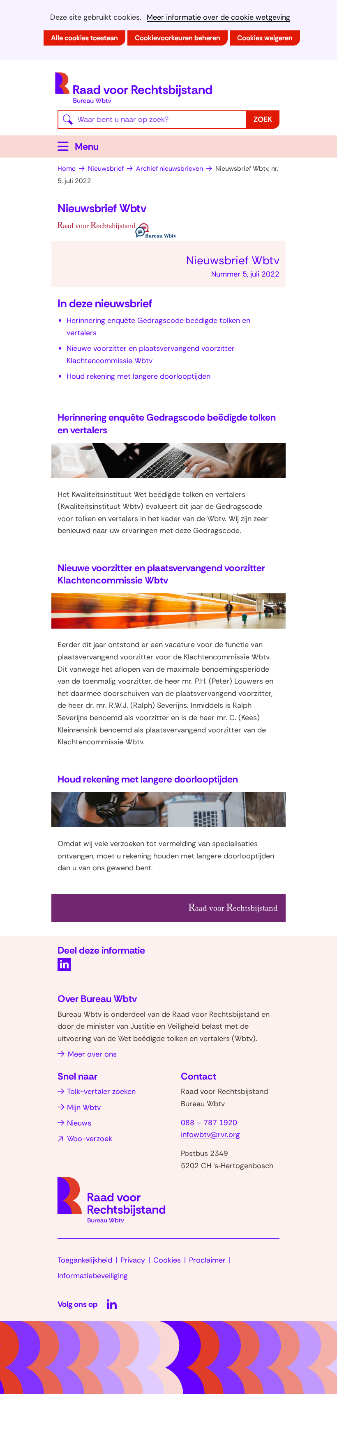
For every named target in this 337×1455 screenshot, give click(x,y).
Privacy (132, 1260)
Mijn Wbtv (84, 1107)
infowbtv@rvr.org (210, 1134)
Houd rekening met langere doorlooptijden (138, 376)
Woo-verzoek (89, 1139)
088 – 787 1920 (209, 1123)
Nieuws (79, 1123)
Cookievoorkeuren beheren (177, 37)
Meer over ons (92, 1054)
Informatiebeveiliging (93, 1276)
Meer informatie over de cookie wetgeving (218, 17)
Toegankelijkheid (85, 1260)
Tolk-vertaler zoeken (101, 1091)
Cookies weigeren (265, 37)
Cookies (167, 1260)
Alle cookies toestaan (84, 37)
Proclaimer (207, 1260)
